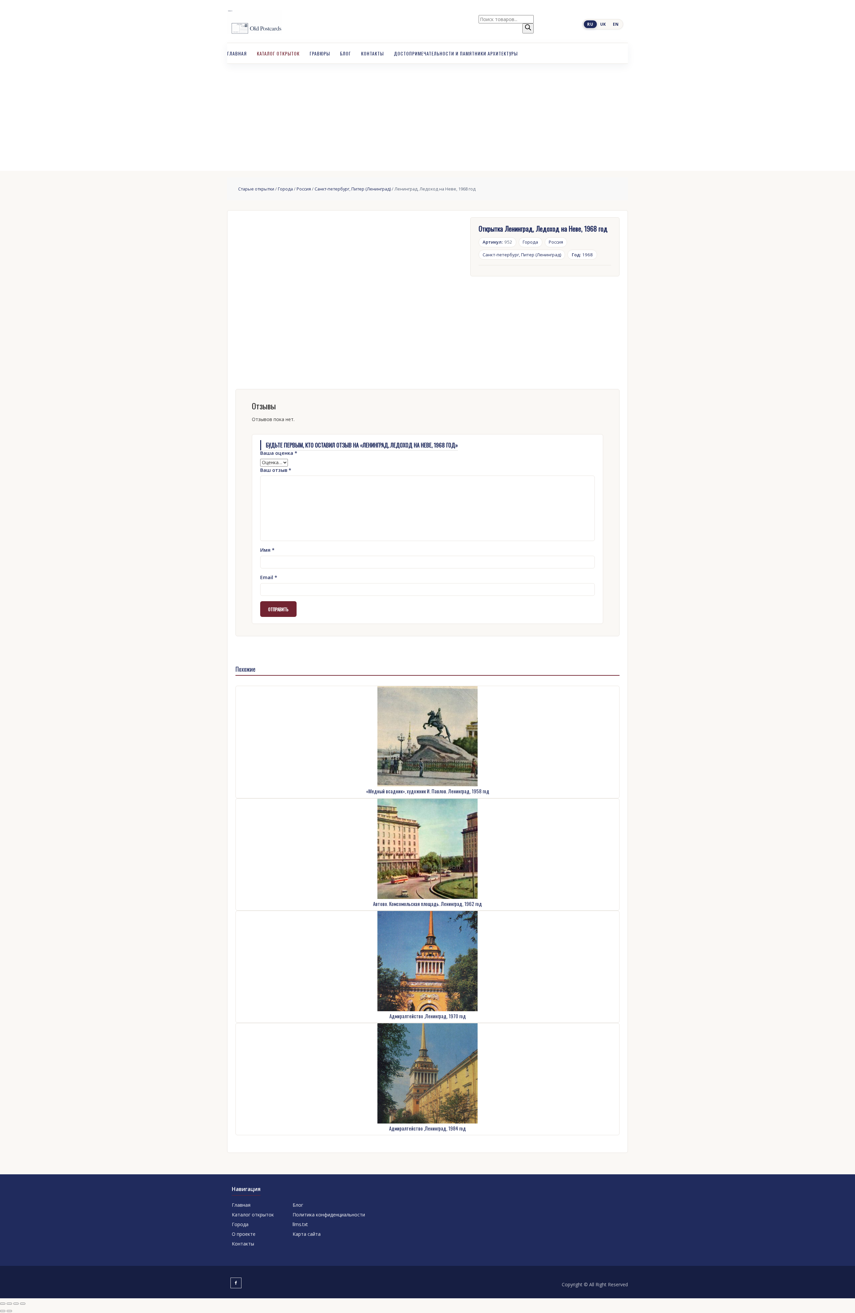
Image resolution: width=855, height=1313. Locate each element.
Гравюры (320, 53)
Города (285, 189)
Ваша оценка (278, 453)
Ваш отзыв (275, 470)
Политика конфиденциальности (329, 1214)
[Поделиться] (16, 1304)
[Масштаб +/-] (2, 1304)
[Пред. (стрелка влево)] (2, 1311)
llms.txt (300, 1224)
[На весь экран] (9, 1304)
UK (603, 24)
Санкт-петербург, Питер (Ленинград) (353, 189)
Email (268, 577)
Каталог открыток (278, 53)
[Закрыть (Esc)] (22, 1304)
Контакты (372, 53)
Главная (237, 53)
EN (616, 24)
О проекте (243, 1234)
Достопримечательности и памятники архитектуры (456, 53)
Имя (267, 550)
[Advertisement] (427, 114)
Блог (345, 53)
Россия (304, 189)
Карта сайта (307, 1234)
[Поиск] (528, 28)
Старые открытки (256, 189)
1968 (582, 255)
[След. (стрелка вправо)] (9, 1311)
